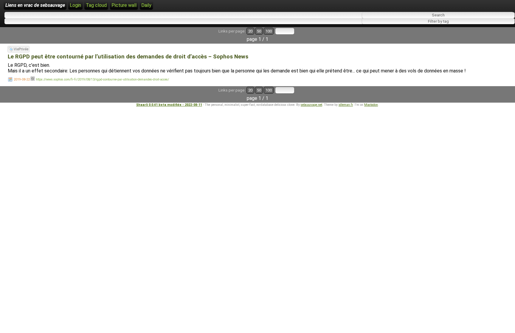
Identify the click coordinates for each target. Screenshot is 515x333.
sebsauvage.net (311, 105)
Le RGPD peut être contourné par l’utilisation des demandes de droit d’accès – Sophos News (128, 56)
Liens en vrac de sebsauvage (35, 5)
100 (269, 31)
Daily (146, 5)
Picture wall (123, 5)
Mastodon (371, 105)
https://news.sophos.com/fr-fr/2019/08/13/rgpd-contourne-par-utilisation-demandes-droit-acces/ (102, 79)
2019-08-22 (22, 79)
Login (75, 5)
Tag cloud (96, 5)
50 (259, 31)
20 (250, 31)
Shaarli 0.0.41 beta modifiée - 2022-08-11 (169, 105)
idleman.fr (346, 105)
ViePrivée (21, 49)
